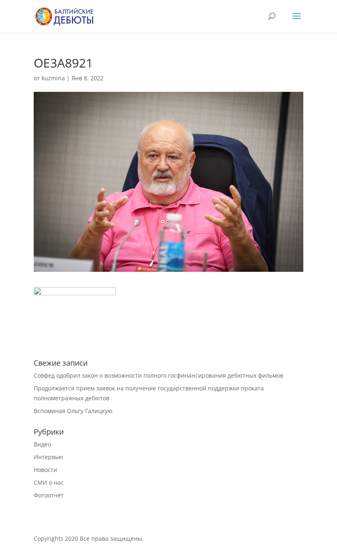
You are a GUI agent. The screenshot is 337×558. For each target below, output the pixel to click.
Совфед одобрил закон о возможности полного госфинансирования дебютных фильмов (158, 375)
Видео (42, 444)
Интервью (48, 457)
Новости (45, 470)
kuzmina (53, 78)
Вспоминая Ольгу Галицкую (73, 411)
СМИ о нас (49, 482)
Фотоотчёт (49, 495)
